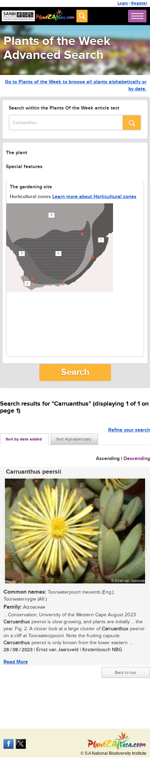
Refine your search (129, 430)
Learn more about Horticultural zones (94, 196)
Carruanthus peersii (33, 472)
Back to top (125, 672)
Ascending (108, 458)
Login (123, 3)
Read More (15, 662)
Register (139, 3)
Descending (136, 458)
